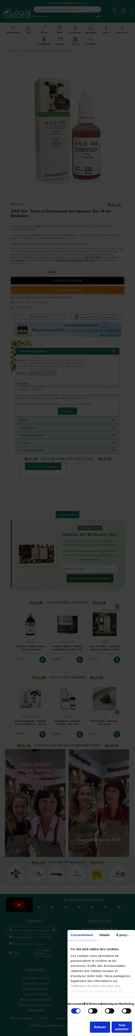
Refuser (100, 1027)
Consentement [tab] (82, 935)
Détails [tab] (104, 935)
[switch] (92, 1011)
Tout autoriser (122, 1027)
